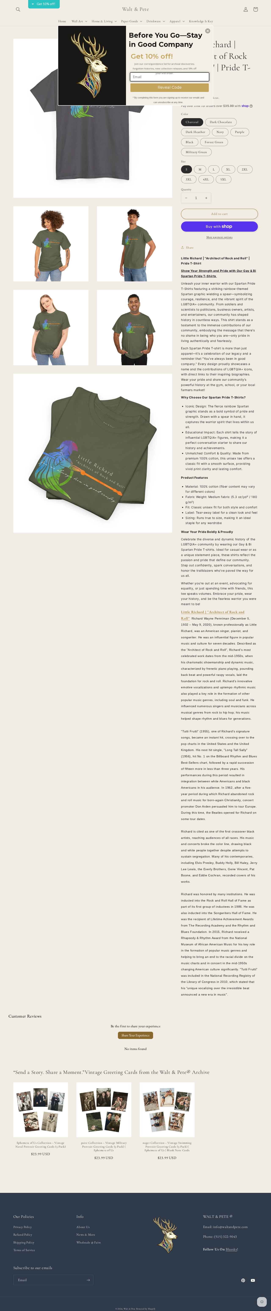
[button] (207, 30)
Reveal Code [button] (170, 87)
